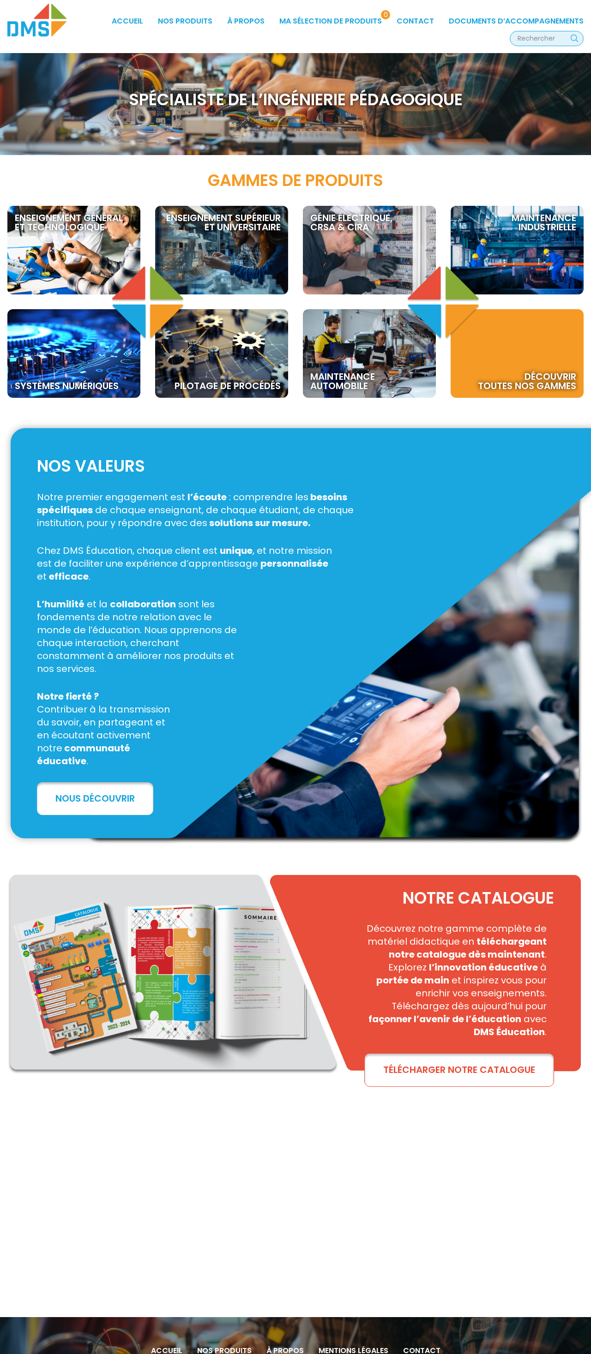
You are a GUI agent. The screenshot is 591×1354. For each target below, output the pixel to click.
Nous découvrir (95, 798)
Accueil (127, 21)
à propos (246, 21)
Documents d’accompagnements (516, 21)
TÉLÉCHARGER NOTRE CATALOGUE (459, 1069)
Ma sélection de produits (330, 21)
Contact (415, 21)
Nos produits (185, 21)
